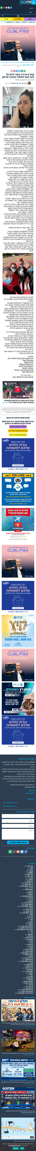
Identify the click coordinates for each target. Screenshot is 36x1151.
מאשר (22, 1148)
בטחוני (31, 879)
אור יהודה (30, 866)
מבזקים (30, 934)
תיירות (31, 985)
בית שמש (30, 881)
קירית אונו (30, 966)
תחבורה (30, 980)
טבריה (31, 916)
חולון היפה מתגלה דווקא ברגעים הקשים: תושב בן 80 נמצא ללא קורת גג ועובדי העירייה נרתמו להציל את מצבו (18, 1023)
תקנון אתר (31, 790)
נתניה (31, 946)
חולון (30, 19)
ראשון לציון (18, 19)
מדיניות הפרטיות (14, 1145)
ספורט (31, 948)
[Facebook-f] (11, 8)
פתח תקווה (29, 965)
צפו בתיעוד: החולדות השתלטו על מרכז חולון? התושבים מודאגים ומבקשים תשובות (20, 1111)
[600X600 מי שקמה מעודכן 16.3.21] (18, 505)
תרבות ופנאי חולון (27, 991)
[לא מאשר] (33, 1146)
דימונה (31, 894)
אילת (31, 869)
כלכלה (31, 924)
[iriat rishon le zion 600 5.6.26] (18, 647)
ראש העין (30, 970)
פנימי (31, 963)
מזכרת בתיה (29, 938)
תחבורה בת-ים (28, 981)
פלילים (31, 956)
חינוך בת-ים (29, 909)
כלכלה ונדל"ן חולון (27, 928)
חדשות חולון (26, 65)
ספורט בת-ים (29, 950)
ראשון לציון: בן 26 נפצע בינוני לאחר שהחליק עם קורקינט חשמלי (18, 1053)
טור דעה (30, 918)
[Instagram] (4, 8)
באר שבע (30, 876)
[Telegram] (9, 8)
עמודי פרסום (29, 955)
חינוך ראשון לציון (27, 913)
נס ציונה (24, 22)
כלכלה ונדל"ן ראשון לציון (25, 929)
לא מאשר (15, 1148)
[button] (33, 2)
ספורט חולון (29, 951)
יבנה (31, 919)
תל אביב (30, 986)
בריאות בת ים (29, 883)
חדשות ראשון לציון (27, 906)
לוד (32, 933)
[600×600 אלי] (18, 540)
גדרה (31, 891)
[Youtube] (6, 8)
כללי (31, 931)
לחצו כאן (5, 402)
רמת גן (31, 976)
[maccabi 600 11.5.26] (18, 470)
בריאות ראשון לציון (27, 886)
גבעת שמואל (29, 889)
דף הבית (31, 8)
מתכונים (30, 939)
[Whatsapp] (1, 8)
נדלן (31, 943)
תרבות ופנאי (29, 988)
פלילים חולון (29, 960)
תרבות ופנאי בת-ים (27, 990)
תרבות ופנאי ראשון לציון (25, 993)
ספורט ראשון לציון (27, 953)
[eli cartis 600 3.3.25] (18, 60)
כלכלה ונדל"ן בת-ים (27, 926)
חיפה (31, 914)
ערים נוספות (9, 22)
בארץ (31, 878)
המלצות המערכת (27, 896)
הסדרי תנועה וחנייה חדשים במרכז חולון (24, 1141)
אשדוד (31, 871)
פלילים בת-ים (29, 958)
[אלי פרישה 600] (18, 715)
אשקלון (30, 873)
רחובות (18, 22)
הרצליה (30, 898)
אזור (31, 868)
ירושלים (30, 923)
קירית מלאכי (29, 968)
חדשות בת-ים (29, 903)
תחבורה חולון (29, 983)
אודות (30, 12)
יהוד (31, 921)
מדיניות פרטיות (30, 793)
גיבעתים (30, 893)
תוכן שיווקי (29, 978)
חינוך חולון (29, 911)
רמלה (31, 975)
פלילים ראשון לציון (27, 961)
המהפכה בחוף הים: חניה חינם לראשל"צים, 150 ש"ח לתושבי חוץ (18, 1082)
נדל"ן (31, 941)
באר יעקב (32, 22)
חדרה (31, 899)
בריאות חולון (29, 884)
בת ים (6, 19)
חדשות (31, 901)
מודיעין (30, 936)
